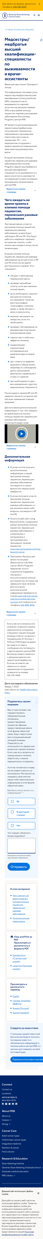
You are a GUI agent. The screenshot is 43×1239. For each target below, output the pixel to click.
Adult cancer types (10, 1136)
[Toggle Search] (34, 15)
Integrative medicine (11, 1144)
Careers (6, 1120)
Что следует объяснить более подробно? (19, 834)
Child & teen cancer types (14, 1140)
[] (21, 1008)
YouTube (13, 1104)
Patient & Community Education (21, 30)
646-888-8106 (27, 605)
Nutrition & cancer (10, 1148)
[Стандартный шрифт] (20, 958)
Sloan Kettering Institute (13, 1163)
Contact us (7, 1089)
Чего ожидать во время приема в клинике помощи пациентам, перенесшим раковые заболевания (21, 904)
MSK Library (7, 1175)
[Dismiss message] (39, 5)
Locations (6, 1093)
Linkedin (16, 1104)
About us (6, 1116)
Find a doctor (8, 1151)
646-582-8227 (20, 7)
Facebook (6, 1104)
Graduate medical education (15, 1171)
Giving (5, 1124)
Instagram (3, 1104)
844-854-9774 (9, 1100)
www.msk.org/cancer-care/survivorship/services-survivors (24, 599)
